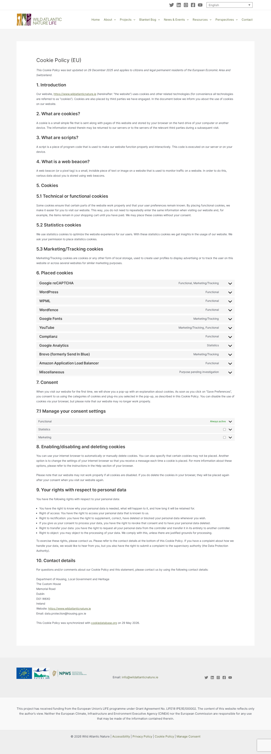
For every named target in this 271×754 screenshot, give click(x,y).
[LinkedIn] (178, 5)
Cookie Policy (164, 736)
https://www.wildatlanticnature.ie (75, 94)
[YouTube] (200, 5)
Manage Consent (188, 736)
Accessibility (121, 736)
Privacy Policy (142, 736)
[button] (114, 20)
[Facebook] (193, 5)
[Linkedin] (212, 677)
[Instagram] (186, 5)
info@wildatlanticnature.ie (140, 677)
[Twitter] (171, 5)
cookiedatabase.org (104, 622)
